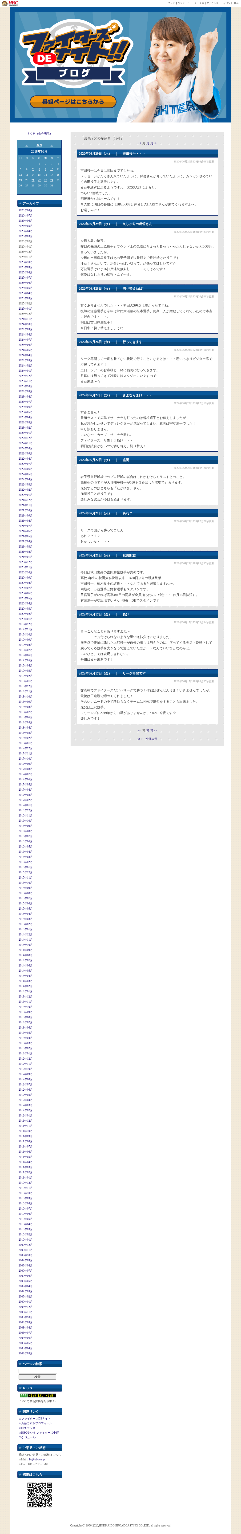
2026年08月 (26, 210)
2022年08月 (26, 458)
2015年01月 (26, 929)
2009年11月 (26, 1250)
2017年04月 (26, 789)
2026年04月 (26, 231)
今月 (39, 145)
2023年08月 (26, 396)
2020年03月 (26, 608)
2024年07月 (26, 339)
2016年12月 (26, 810)
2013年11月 (26, 1001)
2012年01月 (26, 1115)
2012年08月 (26, 1079)
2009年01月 (26, 1301)
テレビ (171, 3)
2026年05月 (26, 226)
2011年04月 (26, 1162)
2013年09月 (26, 1012)
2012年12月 (26, 1058)
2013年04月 (26, 1038)
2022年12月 (26, 438)
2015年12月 (26, 872)
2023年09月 (26, 391)
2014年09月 (26, 950)
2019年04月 (26, 665)
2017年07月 (26, 774)
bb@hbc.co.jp (37, 1459)
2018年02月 (26, 738)
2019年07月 (26, 650)
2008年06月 (26, 1338)
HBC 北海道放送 (10, 3)
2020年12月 (26, 562)
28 (33, 185)
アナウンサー (214, 3)
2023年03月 (26, 422)
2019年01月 (26, 681)
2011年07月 (26, 1146)
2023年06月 (26, 407)
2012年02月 (26, 1110)
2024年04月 (26, 355)
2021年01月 (26, 557)
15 (39, 174)
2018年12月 (26, 686)
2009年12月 (26, 1244)
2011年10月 (26, 1131)
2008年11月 (26, 1312)
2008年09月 (26, 1322)
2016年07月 (26, 836)
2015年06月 (26, 903)
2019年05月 (26, 660)
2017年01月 (26, 805)
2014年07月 (26, 960)
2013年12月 (26, 996)
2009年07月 (26, 1270)
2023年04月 (26, 417)
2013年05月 (26, 1032)
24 (51, 180)
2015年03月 (26, 919)
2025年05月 (26, 288)
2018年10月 (26, 696)
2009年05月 (26, 1281)
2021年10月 (26, 510)
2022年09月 (26, 453)
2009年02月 (26, 1296)
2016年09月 (26, 826)
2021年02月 (26, 551)
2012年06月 (26, 1089)
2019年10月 (26, 634)
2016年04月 (26, 851)
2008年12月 (26, 1307)
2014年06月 (26, 965)
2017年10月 (26, 758)
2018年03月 (26, 732)
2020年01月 (26, 619)
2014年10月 (26, 944)
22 (39, 180)
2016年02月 (26, 862)
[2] (148, 143)
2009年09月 (26, 1260)
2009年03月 (26, 1291)
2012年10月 (26, 1069)
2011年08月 (26, 1141)
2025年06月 (26, 282)
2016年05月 (26, 846)
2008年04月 (26, 1348)
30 (45, 185)
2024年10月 (26, 324)
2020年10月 (26, 572)
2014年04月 (26, 976)
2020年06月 (26, 593)
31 (51, 185)
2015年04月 (26, 913)
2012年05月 (26, 1094)
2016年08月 (26, 831)
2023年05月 (26, 412)
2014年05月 (26, 970)
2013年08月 (26, 1017)
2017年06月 (26, 779)
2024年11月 (26, 319)
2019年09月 (26, 639)
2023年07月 (26, 401)
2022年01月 (26, 495)
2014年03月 (26, 981)
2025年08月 (26, 272)
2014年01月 (26, 991)
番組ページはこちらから (73, 101)
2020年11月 (26, 567)
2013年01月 (26, 1053)
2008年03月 (26, 1353)
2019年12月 (26, 624)
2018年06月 (26, 717)
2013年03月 (26, 1043)
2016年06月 (26, 841)
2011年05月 (26, 1157)
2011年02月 (26, 1172)
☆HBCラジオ (27, 1428)
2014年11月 (26, 939)
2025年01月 (26, 308)
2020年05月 (26, 598)
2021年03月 (26, 546)
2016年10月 (26, 820)
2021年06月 (26, 531)
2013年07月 (26, 1022)
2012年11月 (26, 1063)
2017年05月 (26, 784)
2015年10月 (26, 882)
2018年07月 (26, 712)
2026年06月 (26, 220)
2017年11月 (26, 753)
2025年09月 (26, 267)
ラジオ (181, 3)
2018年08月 (26, 707)
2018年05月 (26, 722)
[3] (152, 143)
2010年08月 (26, 1203)
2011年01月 (26, 1177)
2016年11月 (26, 815)
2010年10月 (26, 1193)
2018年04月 (26, 727)
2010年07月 (26, 1208)
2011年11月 (26, 1126)
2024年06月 (26, 345)
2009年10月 (26, 1255)
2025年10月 (26, 262)
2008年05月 (26, 1343)
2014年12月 (26, 934)
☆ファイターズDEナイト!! (35, 1418)
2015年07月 (26, 898)
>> (155, 143)
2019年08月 (26, 645)
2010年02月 (26, 1234)
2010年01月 (26, 1239)
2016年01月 (26, 867)
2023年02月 (26, 427)
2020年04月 (26, 603)
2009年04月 (26, 1286)
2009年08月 (26, 1265)
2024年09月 (26, 329)
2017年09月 (26, 763)
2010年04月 (26, 1224)
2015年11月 (26, 877)
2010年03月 (26, 1229)
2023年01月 (26, 432)
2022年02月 (26, 489)
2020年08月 (26, 582)
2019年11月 (26, 629)
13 (26, 174)
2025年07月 (26, 277)
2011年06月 (26, 1151)
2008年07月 (26, 1332)
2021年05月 (26, 536)
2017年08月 (26, 769)
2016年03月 (26, 857)
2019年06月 (26, 655)
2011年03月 (26, 1167)
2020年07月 (26, 588)
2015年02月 (26, 924)
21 (33, 180)
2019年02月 (26, 676)
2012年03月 (26, 1105)
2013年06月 (26, 1027)
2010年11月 (26, 1188)
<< (140, 143)
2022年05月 (26, 474)
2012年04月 (26, 1100)
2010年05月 (26, 1219)
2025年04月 (26, 293)
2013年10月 (26, 1007)
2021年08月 (26, 520)
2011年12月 (26, 1120)
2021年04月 (26, 541)
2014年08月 (26, 955)
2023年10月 (26, 386)
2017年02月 (26, 800)
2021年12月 (26, 500)
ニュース (192, 3)
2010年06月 (26, 1213)
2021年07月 (26, 526)
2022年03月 (26, 484)
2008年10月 (26, 1317)
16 (45, 174)
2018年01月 (26, 743)
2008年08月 (26, 1327)
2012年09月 (26, 1074)
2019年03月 (26, 670)
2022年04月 (26, 479)
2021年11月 (26, 505)
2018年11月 (26, 691)
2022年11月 (26, 443)
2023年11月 (26, 381)
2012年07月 (26, 1084)
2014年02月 (26, 986)
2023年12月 (26, 376)
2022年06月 (26, 469)
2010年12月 (26, 1182)
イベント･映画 (231, 3)
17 (51, 174)
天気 (201, 3)
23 (45, 180)
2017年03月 (26, 795)
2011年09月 (26, 1136)
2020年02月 (26, 613)
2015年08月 (26, 893)
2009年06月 (26, 1276)
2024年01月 (26, 370)
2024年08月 (26, 334)
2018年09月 (26, 701)
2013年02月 (26, 1048)
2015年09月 (26, 888)
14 (33, 174)
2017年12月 (26, 748)
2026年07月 (26, 215)
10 (51, 169)
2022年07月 (26, 463)
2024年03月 (26, 360)
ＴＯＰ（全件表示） (39, 133)
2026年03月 (26, 236)
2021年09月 (26, 515)
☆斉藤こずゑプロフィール (35, 1423)
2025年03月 (26, 298)
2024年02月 (26, 365)
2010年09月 (26, 1198)
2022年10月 (26, 448)
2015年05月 (26, 908)
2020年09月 (26, 577)
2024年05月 (26, 350)
